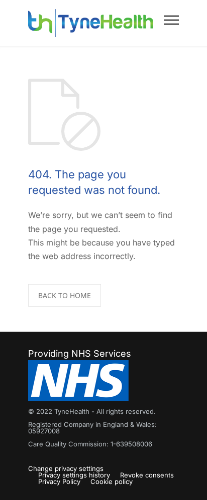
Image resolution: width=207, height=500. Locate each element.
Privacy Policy (59, 481)
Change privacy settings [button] (66, 468)
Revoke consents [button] (147, 475)
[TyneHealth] (96, 23)
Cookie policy (111, 481)
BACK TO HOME (64, 295)
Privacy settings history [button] (74, 475)
